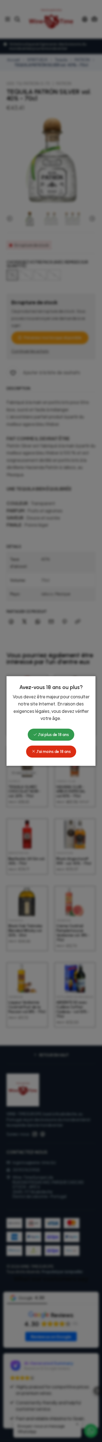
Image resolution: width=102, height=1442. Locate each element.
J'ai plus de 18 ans (53, 734)
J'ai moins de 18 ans (53, 751)
